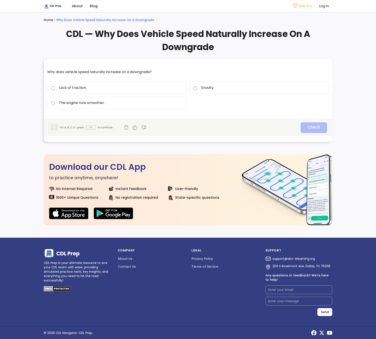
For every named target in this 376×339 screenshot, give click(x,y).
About (77, 6)
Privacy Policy (202, 258)
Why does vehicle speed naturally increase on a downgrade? (99, 71)
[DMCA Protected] (57, 290)
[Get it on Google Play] (113, 213)
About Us (125, 258)
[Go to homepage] (52, 6)
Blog (94, 6)
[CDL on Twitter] (321, 332)
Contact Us (127, 266)
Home (48, 20)
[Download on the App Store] (68, 213)
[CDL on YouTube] (329, 332)
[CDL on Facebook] (313, 332)
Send (325, 312)
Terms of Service (205, 266)
